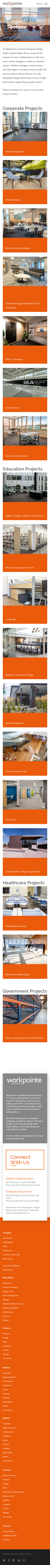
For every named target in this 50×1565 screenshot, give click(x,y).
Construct (6, 1540)
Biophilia (6, 1500)
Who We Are (7, 1238)
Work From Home (9, 1475)
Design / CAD (8, 1291)
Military (5, 1406)
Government (7, 1410)
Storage (6, 1338)
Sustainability (8, 1242)
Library (5, 1389)
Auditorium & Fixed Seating (13, 1492)
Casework (6, 1346)
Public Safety (7, 1402)
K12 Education (8, 1381)
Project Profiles (8, 1531)
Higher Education (9, 1377)
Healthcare (7, 1385)
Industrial (6, 1398)
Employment (7, 1250)
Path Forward (7, 1259)
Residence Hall (8, 1496)
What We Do (7, 1283)
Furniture (6, 1334)
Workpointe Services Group (13, 1304)
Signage (6, 1300)
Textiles (6, 1350)
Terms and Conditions (11, 1266)
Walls (5, 1342)
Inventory (6, 1316)
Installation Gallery (10, 1535)
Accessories (7, 1358)
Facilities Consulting (10, 1287)
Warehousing (8, 1312)
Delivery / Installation (11, 1308)
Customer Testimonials (11, 1255)
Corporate (6, 1373)
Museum (6, 1394)
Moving (5, 1320)
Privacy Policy (8, 1270)
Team (5, 1246)
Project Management (11, 1295)
